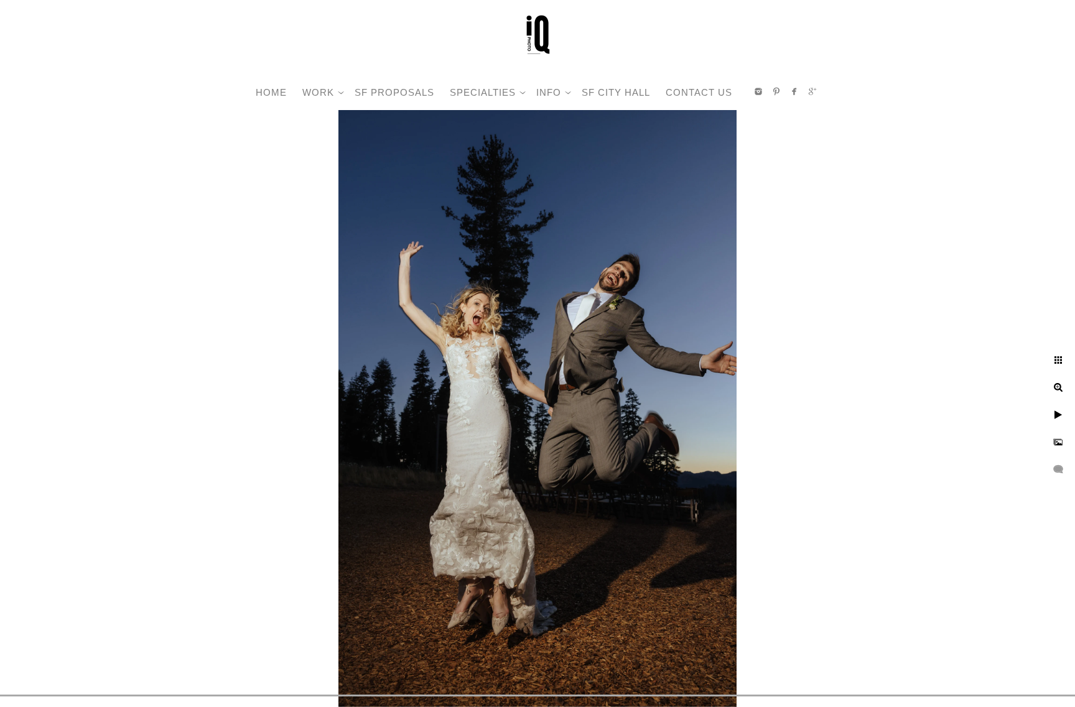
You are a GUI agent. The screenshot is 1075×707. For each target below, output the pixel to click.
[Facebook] (794, 91)
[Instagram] (758, 91)
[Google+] (812, 91)
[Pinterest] (776, 91)
